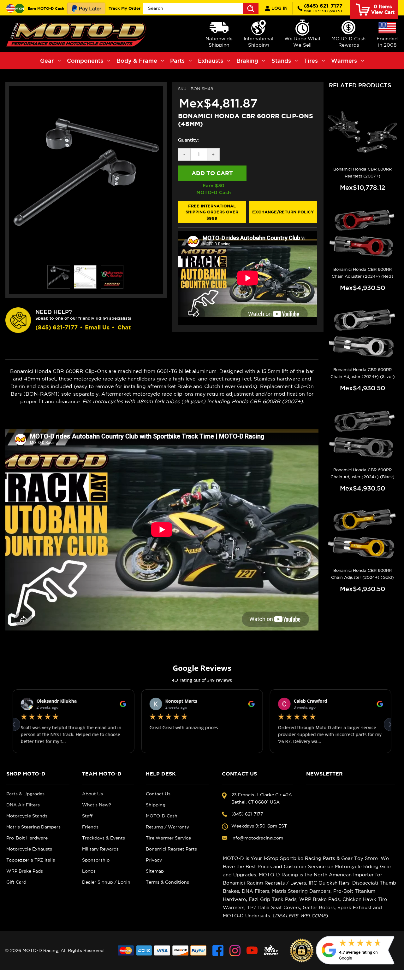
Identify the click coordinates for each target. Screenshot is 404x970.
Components (85, 60)
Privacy (154, 860)
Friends (90, 826)
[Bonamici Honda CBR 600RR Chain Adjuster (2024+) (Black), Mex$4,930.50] (362, 433)
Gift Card (16, 882)
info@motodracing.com (257, 837)
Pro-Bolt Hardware (27, 837)
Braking (247, 60)
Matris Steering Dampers (33, 826)
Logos (89, 871)
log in (279, 8)
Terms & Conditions (167, 882)
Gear (47, 60)
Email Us (97, 327)
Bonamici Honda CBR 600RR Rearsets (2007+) (362, 172)
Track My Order (124, 8)
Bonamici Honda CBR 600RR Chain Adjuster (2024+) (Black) (362, 473)
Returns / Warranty (167, 826)
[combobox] (200, 8)
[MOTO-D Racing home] (77, 33)
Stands (281, 60)
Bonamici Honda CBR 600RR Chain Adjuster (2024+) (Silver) (362, 373)
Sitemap (155, 871)
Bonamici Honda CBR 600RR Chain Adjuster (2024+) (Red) (362, 273)
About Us (92, 793)
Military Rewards (100, 848)
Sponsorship (96, 860)
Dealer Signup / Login (106, 882)
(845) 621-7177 (323, 8)
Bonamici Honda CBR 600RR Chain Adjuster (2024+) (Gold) (362, 574)
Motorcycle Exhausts (29, 848)
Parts (177, 60)
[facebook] (217, 950)
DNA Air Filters (23, 804)
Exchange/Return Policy (283, 211)
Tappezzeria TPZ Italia (30, 860)
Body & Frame (136, 60)
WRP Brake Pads (24, 871)
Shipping (155, 804)
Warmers (344, 60)
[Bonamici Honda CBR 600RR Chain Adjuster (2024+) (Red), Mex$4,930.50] (362, 232)
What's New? (96, 804)
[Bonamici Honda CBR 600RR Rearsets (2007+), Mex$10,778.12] (362, 132)
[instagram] (235, 950)
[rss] (271, 950)
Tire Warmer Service (168, 837)
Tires (311, 60)
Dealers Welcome (300, 915)
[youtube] (252, 950)
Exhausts (210, 60)
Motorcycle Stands (26, 815)
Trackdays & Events (103, 837)
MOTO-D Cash (161, 815)
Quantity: (188, 139)
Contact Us (158, 793)
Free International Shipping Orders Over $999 (212, 212)
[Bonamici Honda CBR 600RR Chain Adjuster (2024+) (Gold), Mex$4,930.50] (362, 533)
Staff (87, 815)
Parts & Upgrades (25, 793)
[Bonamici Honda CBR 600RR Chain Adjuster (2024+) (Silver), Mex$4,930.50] (362, 333)
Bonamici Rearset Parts (171, 848)
